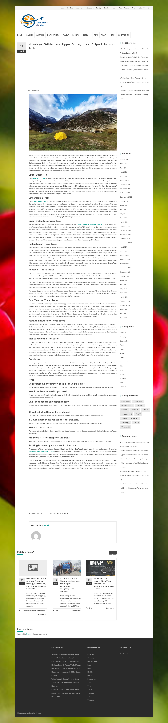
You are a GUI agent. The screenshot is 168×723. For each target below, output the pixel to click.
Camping (78, 8)
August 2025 (124, 201)
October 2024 (125, 239)
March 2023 (124, 297)
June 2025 (123, 209)
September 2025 (126, 197)
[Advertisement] (107, 20)
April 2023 (123, 293)
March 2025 (124, 222)
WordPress (36, 713)
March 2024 (124, 255)
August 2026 (124, 159)
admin (66, 513)
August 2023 (124, 276)
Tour (121, 370)
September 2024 (126, 243)
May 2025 (123, 214)
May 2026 (123, 172)
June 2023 (123, 284)
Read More (42, 615)
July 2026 (123, 164)
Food (122, 349)
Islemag (20, 713)
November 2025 (125, 189)
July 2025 (123, 205)
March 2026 (124, 180)
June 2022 (123, 314)
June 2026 (123, 168)
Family (98, 8)
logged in (29, 634)
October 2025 (125, 193)
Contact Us (141, 8)
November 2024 (125, 234)
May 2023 (123, 289)
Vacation (123, 387)
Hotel (114, 8)
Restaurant (124, 362)
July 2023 (123, 280)
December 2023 (125, 268)
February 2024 (125, 259)
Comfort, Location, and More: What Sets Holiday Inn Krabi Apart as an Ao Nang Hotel (134, 95)
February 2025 (125, 226)
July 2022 (123, 309)
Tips (120, 8)
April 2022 (123, 318)
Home (62, 8)
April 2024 (123, 251)
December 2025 (125, 184)
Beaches (70, 8)
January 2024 (124, 264)
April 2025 (123, 218)
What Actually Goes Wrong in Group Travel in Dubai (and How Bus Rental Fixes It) (135, 82)
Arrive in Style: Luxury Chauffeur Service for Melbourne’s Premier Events (104, 584)
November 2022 (125, 305)
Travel (126, 8)
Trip (133, 8)
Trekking (123, 378)
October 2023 (125, 272)
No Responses (54, 513)
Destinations (89, 8)
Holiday (106, 8)
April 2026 (123, 176)
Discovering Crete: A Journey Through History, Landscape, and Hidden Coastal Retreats (36, 584)
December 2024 (125, 230)
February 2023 (125, 301)
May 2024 (123, 247)
